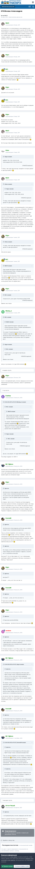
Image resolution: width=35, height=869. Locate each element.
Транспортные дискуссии (15, 17)
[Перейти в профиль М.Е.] (3, 70)
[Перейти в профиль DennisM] (3, 519)
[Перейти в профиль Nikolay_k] (3, 312)
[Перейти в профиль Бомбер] (3, 396)
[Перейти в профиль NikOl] (3, 24)
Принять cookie (7, 866)
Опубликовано (13, 25)
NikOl (6, 15)
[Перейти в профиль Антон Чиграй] (3, 806)
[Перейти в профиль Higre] (3, 55)
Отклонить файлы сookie (22, 866)
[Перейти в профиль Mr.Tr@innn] (3, 465)
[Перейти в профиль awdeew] (3, 631)
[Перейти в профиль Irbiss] (3, 151)
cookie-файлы (13, 857)
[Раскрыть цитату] (3, 156)
